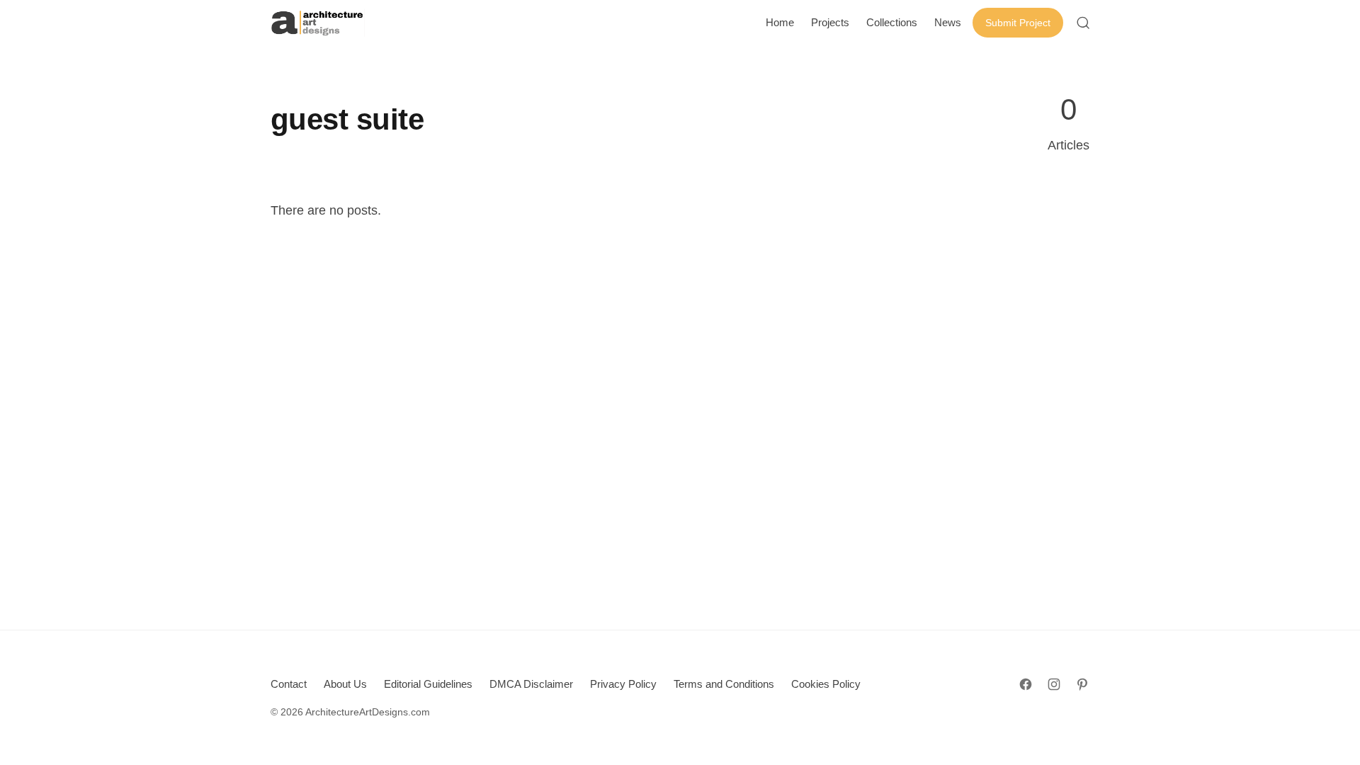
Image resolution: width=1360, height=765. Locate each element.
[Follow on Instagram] (1054, 684)
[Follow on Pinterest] (1082, 684)
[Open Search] (1083, 22)
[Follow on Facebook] (1025, 684)
